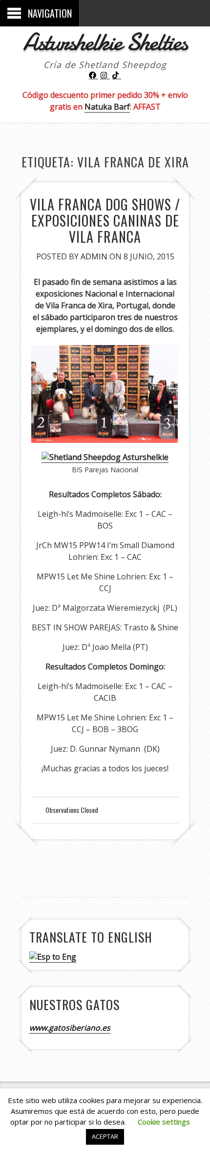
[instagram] (105, 75)
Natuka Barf (107, 106)
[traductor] (52, 957)
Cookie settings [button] (164, 1122)
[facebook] (94, 75)
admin (94, 256)
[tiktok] (117, 75)
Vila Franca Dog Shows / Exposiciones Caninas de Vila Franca (105, 220)
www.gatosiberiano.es (69, 1027)
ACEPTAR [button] (105, 1136)
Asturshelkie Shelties (105, 42)
